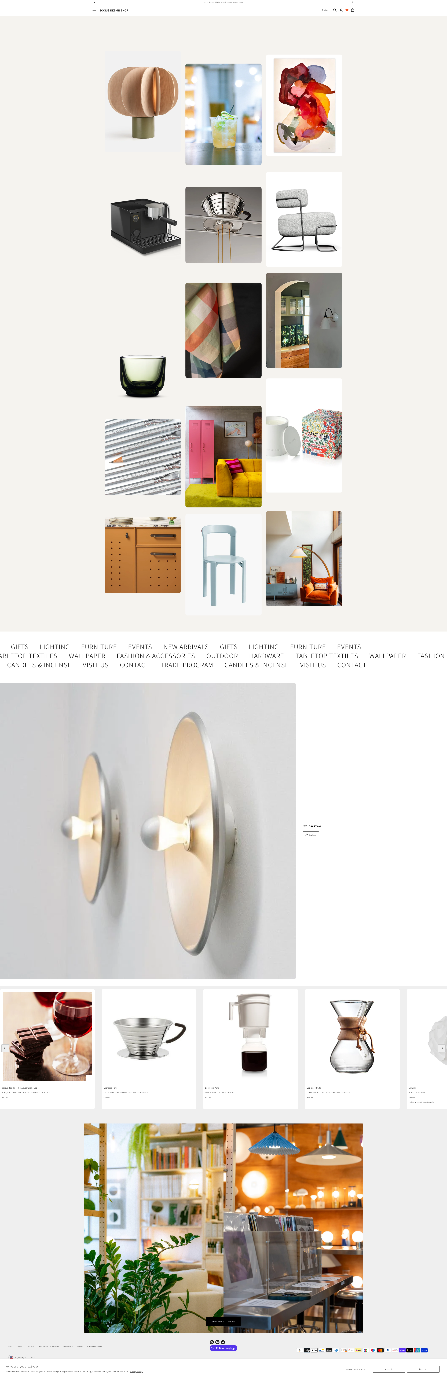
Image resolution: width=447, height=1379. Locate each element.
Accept (388, 1369)
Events (112, 646)
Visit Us (61, 665)
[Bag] (352, 10)
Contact (100, 665)
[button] (335, 10)
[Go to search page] (335, 10)
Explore (312, 835)
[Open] (304, 435)
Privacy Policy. (136, 1371)
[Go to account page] (341, 10)
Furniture (71, 646)
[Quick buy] (89, 1079)
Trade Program (152, 665)
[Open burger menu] (94, 10)
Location (20, 1346)
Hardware (235, 655)
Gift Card (31, 1346)
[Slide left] (5, 1048)
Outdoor (191, 655)
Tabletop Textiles (295, 655)
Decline (422, 1369)
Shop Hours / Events (223, 1321)
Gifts (201, 646)
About (10, 1346)
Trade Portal (68, 1346)
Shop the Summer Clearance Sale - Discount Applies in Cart (223, 2)
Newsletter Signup (94, 1346)
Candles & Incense (222, 665)
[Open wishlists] (347, 10)
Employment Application (49, 1346)
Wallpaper (56, 655)
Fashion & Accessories (124, 655)
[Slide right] (442, 1048)
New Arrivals (158, 646)
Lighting (27, 646)
